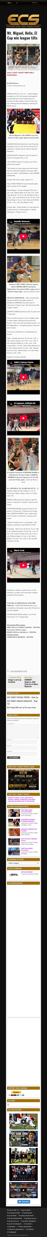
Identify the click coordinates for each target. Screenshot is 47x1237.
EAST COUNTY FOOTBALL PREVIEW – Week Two (22, 697)
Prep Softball (11, 1216)
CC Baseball (11, 1227)
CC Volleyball (11, 1232)
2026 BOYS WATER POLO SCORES (29, 830)
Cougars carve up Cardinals (14, 681)
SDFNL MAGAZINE (27, 872)
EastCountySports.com (19, 671)
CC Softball (29, 1229)
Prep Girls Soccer (13, 1221)
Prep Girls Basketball (14, 1218)
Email (9, 745)
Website (9, 751)
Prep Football (25, 1210)
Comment (10, 723)
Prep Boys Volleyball (28, 1221)
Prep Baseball (27, 1213)
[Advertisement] (26, 9)
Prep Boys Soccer (30, 1218)
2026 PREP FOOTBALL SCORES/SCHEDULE (28, 820)
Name (9, 740)
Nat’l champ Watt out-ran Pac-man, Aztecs (21, 707)
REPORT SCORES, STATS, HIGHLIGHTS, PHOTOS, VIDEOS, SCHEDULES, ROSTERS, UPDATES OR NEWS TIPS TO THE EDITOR (21, 799)
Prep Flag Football (13, 1213)
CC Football (27, 1224)
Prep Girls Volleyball (14, 1224)
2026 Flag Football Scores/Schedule (26, 811)
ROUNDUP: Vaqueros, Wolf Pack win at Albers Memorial (31, 683)
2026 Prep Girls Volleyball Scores (29, 839)
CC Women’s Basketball (15, 1229)
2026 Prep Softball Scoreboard (26, 849)
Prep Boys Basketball (26, 1216)
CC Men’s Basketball (24, 1227)
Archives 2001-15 (13, 1210)
